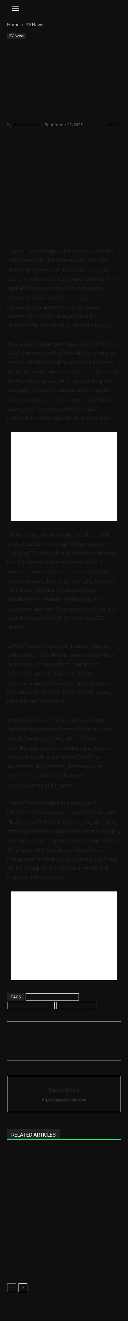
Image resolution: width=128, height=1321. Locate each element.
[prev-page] (11, 1287)
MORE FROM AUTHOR (89, 1135)
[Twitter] (30, 141)
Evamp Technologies (31, 1005)
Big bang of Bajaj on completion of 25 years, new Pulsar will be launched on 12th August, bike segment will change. (83, 1253)
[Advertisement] (64, 476)
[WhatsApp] (63, 141)
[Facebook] (14, 141)
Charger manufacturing (52, 996)
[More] (80, 141)
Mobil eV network (76, 1005)
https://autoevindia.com (64, 1100)
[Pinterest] (47, 141)
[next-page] (22, 1287)
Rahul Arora (26, 124)
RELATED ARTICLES (33, 1135)
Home (13, 25)
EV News (34, 25)
